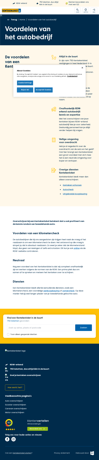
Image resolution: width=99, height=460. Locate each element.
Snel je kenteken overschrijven (25, 375)
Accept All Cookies (43, 90)
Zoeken (83, 327)
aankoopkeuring (51, 290)
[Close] (82, 67)
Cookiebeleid (72, 76)
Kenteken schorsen (72, 185)
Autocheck (68, 189)
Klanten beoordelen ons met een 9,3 (79, 3)
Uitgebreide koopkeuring (75, 193)
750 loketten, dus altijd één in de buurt (48, 3)
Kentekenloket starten (22, 453)
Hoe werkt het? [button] (15, 387)
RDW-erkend (21, 3)
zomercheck (68, 290)
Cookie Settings (25, 83)
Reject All (25, 90)
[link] (14, 400)
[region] (49, 81)
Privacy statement (62, 453)
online (77, 248)
